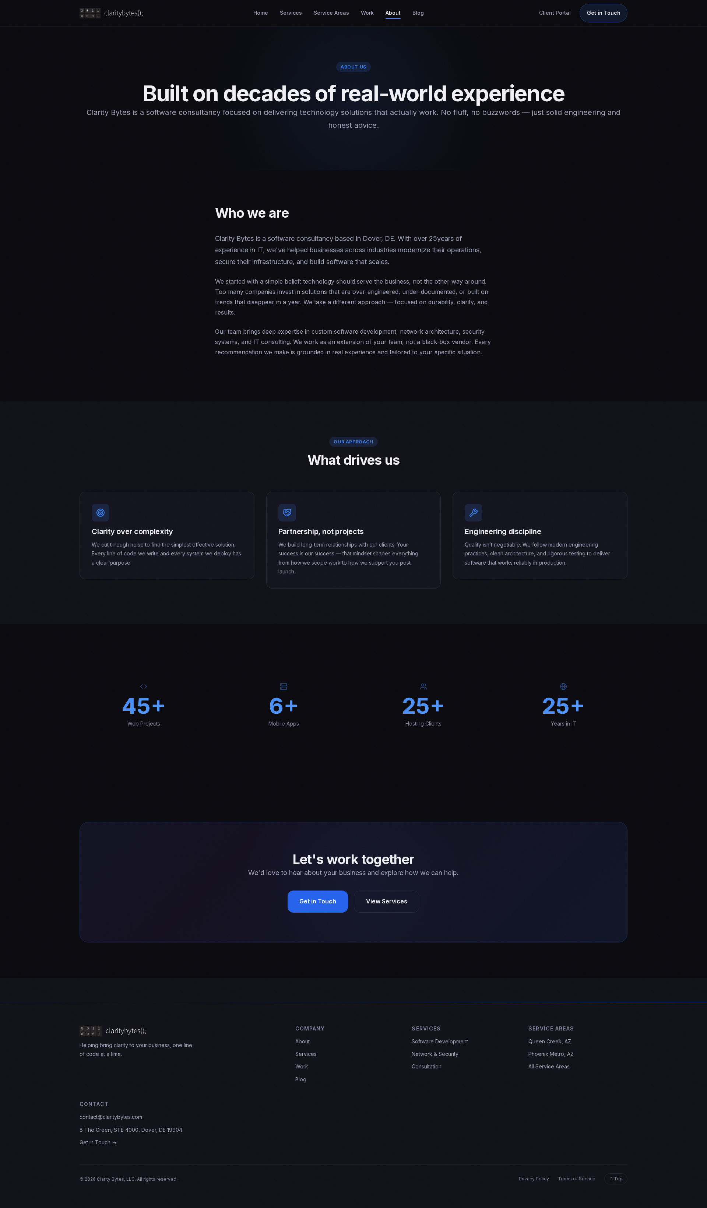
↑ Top (616, 1178)
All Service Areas (549, 1066)
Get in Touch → (98, 1142)
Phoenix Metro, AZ (551, 1054)
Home (260, 13)
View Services (386, 901)
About (393, 13)
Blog (418, 13)
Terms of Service (576, 1178)
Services (291, 13)
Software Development (440, 1041)
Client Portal (555, 13)
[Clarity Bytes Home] (111, 13)
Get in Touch (603, 13)
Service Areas (331, 13)
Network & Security (435, 1054)
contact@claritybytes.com (111, 1117)
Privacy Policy (534, 1178)
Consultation (427, 1066)
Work (367, 13)
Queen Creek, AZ (549, 1041)
